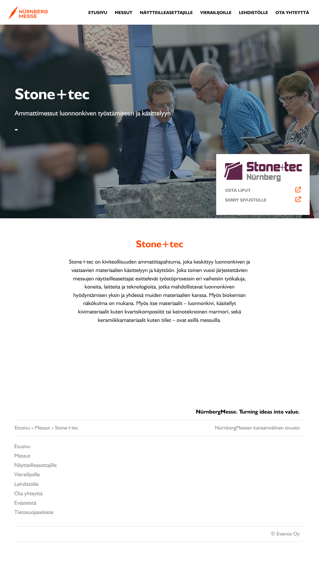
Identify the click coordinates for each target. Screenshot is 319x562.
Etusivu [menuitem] (97, 12)
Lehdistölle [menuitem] (253, 12)
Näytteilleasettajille (35, 465)
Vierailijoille (27, 474)
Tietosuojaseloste (33, 512)
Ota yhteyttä (28, 493)
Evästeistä (25, 503)
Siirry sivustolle (246, 200)
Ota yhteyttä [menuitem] (292, 12)
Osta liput (238, 190)
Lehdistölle (26, 484)
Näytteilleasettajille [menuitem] (166, 12)
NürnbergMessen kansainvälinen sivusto (257, 428)
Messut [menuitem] (123, 12)
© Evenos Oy (285, 534)
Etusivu (22, 428)
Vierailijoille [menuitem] (215, 12)
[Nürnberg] (28, 17)
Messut (42, 428)
